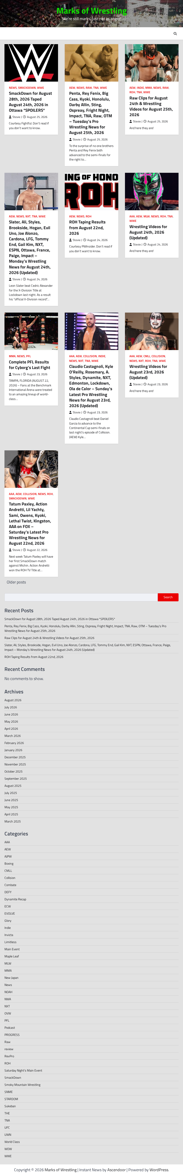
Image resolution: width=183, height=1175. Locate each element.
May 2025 (11, 807)
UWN (7, 1134)
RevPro (9, 1056)
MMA (148, 87)
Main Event (12, 949)
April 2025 (11, 814)
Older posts (16, 582)
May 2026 (11, 721)
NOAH (8, 991)
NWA (7, 999)
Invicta (8, 934)
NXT (28, 216)
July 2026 (10, 707)
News (13, 87)
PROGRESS (12, 1034)
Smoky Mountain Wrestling (22, 1084)
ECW (7, 906)
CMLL (146, 356)
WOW (8, 1148)
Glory (7, 920)
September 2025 (15, 778)
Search (168, 597)
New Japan (11, 977)
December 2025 (15, 757)
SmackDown (27, 87)
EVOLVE (9, 913)
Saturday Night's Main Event (23, 1070)
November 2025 (15, 764)
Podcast (9, 1027)
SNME (8, 1091)
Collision (90, 356)
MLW (146, 216)
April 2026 (11, 728)
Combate (10, 884)
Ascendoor (116, 1170)
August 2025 (12, 785)
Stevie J (17, 117)
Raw (89, 87)
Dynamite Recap (15, 899)
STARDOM (11, 1099)
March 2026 (12, 735)
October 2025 (13, 771)
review (8, 1049)
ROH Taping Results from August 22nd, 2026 (87, 227)
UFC (7, 1127)
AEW (72, 87)
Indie (140, 87)
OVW (7, 1013)
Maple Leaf (11, 956)
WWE (40, 87)
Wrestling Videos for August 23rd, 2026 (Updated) (148, 372)
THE (7, 1113)
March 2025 (12, 821)
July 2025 (10, 792)
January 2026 (13, 750)
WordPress (159, 1170)
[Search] (175, 33)
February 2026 (14, 742)
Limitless (10, 942)
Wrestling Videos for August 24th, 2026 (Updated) (148, 232)
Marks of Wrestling (91, 10)
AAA (132, 216)
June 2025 (11, 800)
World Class (12, 1141)
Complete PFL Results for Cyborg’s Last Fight (29, 365)
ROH (132, 92)
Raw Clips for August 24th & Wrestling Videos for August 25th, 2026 (151, 106)
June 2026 (11, 714)
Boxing (8, 863)
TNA (96, 87)
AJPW (8, 856)
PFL (28, 356)
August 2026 (12, 700)
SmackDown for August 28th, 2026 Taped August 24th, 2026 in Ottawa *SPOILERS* (30, 101)
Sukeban (10, 1106)
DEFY (8, 892)
